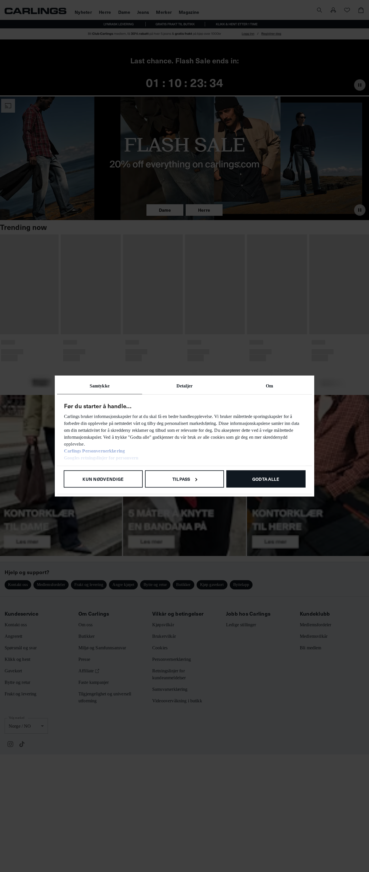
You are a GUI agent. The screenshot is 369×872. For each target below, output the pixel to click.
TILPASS (181, 479)
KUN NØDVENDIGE (103, 479)
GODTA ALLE (266, 479)
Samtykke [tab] (100, 386)
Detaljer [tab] (184, 386)
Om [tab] (269, 386)
